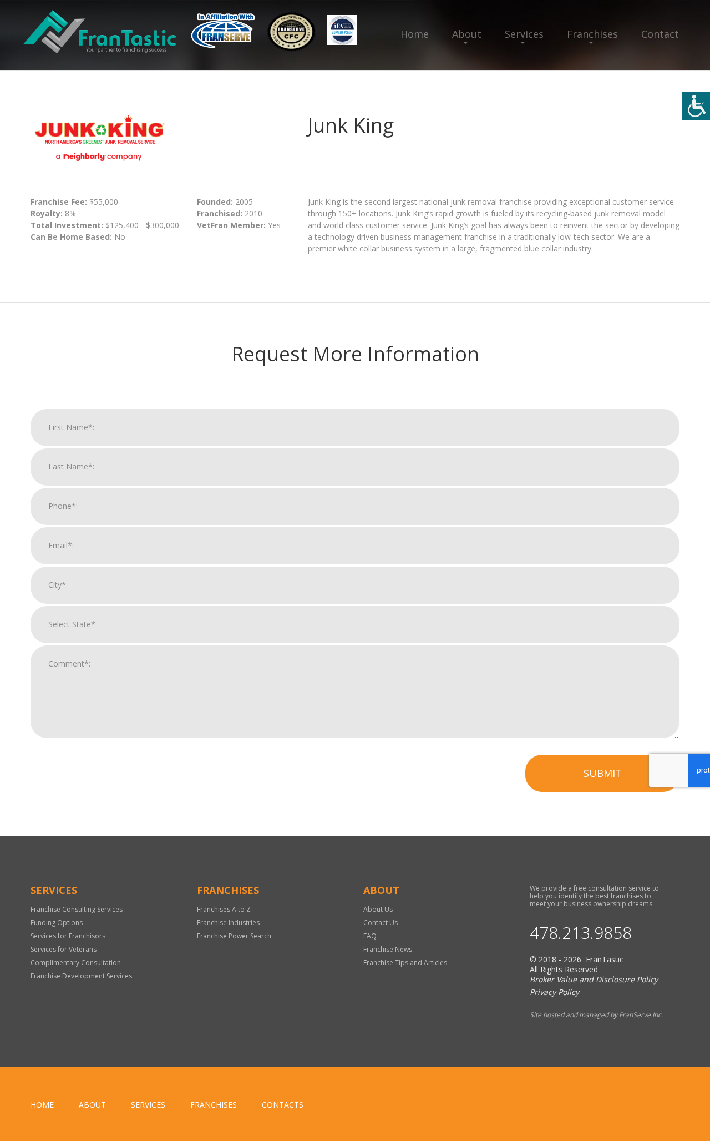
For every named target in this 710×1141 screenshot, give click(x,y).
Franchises (592, 34)
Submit (603, 773)
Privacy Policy (554, 992)
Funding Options (57, 922)
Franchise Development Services (81, 976)
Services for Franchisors (68, 936)
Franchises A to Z (224, 909)
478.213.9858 (581, 933)
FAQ (370, 936)
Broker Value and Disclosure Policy (594, 979)
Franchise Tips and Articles (405, 962)
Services (524, 34)
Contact (660, 34)
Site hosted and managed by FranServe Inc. (596, 1014)
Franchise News (387, 949)
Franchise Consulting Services (77, 909)
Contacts (282, 1104)
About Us (378, 909)
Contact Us (380, 922)
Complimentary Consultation (76, 962)
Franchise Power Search (234, 936)
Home (414, 34)
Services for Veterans (64, 949)
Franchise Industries (228, 922)
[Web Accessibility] (696, 106)
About (466, 34)
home (42, 1104)
